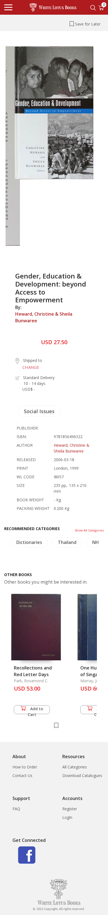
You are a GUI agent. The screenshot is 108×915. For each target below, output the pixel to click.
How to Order (24, 767)
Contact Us (22, 775)
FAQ (16, 808)
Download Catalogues (82, 775)
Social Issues (39, 411)
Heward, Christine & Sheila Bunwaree (43, 317)
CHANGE (30, 367)
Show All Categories (89, 530)
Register (69, 808)
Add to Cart (35, 710)
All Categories (74, 767)
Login (67, 817)
